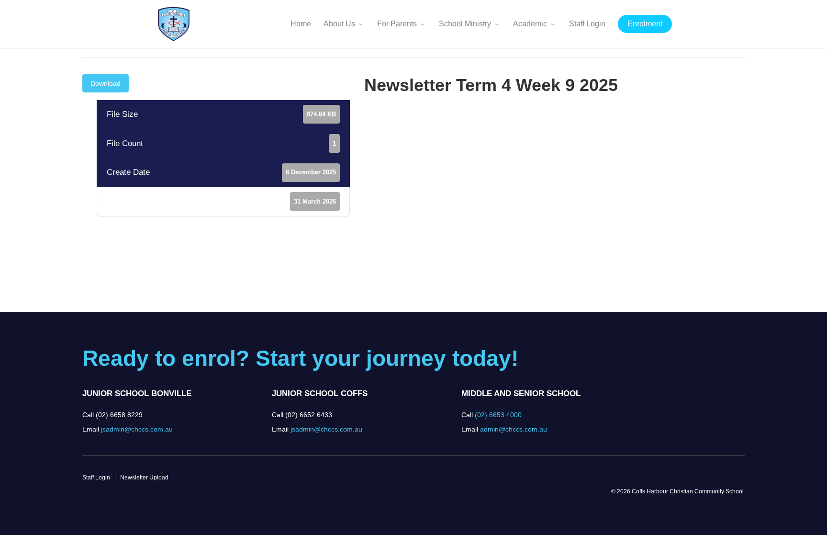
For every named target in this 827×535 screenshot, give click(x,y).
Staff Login (96, 477)
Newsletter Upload (144, 477)
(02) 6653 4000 (498, 415)
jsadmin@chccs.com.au (137, 429)
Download (105, 83)
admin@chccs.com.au (513, 429)
